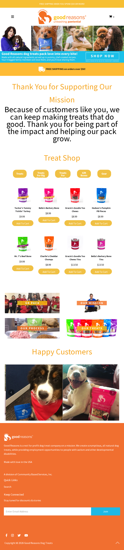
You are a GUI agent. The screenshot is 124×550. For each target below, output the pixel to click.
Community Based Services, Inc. (35, 474)
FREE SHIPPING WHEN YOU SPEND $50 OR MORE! (62, 3)
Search (7, 486)
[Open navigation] (12, 17)
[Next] (112, 392)
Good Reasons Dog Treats (38, 543)
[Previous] (11, 392)
